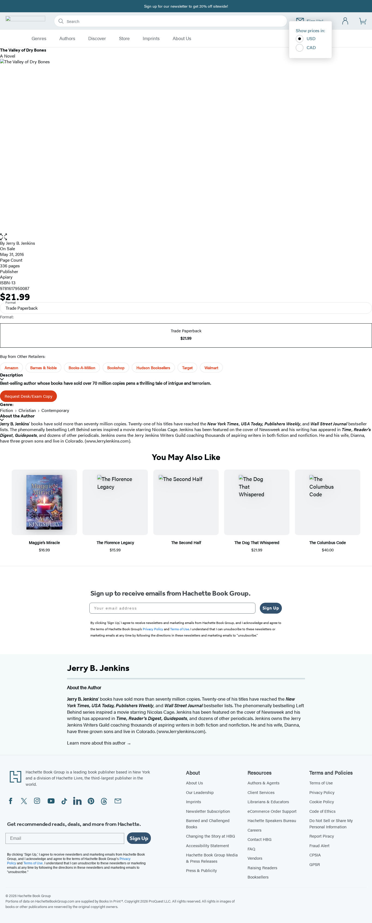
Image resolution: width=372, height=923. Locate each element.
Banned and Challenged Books (208, 823)
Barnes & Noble (43, 367)
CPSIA (315, 855)
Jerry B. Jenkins (20, 243)
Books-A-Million (82, 367)
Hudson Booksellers (153, 367)
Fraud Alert (319, 845)
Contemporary (55, 410)
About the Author (17, 416)
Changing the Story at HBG (210, 836)
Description (11, 375)
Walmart (211, 367)
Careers (254, 830)
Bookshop (115, 367)
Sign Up (271, 608)
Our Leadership (200, 792)
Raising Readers (262, 867)
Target (187, 367)
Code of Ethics (322, 811)
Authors (67, 38)
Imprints (151, 38)
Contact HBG (260, 839)
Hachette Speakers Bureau (272, 820)
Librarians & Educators (268, 801)
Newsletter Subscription (208, 811)
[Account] (345, 21)
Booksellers (258, 877)
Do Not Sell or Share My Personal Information (331, 823)
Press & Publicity (201, 870)
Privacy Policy (321, 792)
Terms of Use (321, 782)
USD (311, 38)
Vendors (255, 858)
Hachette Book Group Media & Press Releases (212, 858)
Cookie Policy (321, 801)
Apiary (6, 277)
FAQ (251, 849)
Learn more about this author (97, 742)
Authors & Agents (263, 782)
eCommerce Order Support (272, 811)
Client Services (261, 792)
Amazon (11, 367)
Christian (27, 410)
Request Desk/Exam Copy (28, 396)
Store (124, 38)
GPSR (314, 864)
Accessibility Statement (207, 845)
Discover (97, 38)
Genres (39, 38)
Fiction (6, 410)
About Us (182, 38)
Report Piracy (321, 836)
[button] (186, 237)
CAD (311, 47)
